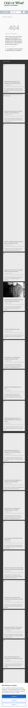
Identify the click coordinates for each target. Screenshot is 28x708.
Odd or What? (6, 61)
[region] (14, 695)
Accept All (14, 696)
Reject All (14, 704)
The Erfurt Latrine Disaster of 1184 (12, 329)
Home (6, 17)
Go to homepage (11, 46)
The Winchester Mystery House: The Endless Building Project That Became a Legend (13, 420)
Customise (14, 700)
